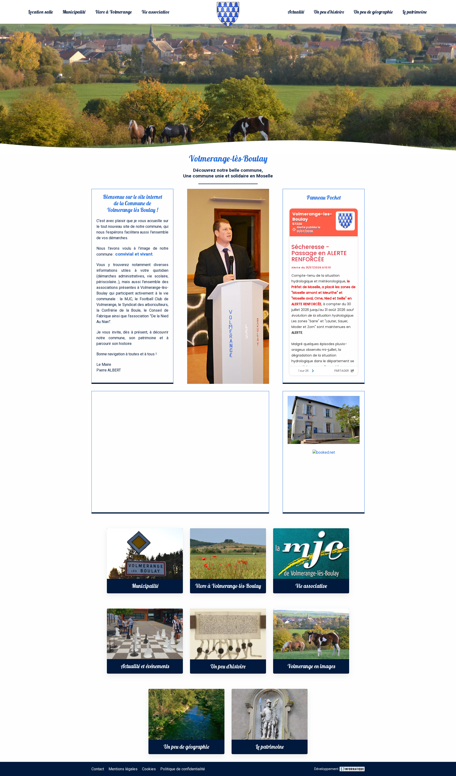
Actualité (296, 12)
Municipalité (74, 12)
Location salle (40, 12)
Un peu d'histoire (329, 12)
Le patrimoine (414, 12)
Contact (97, 769)
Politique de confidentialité (182, 769)
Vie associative (155, 12)
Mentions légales (123, 769)
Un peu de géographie (373, 12)
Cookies (149, 769)
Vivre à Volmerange (113, 12)
